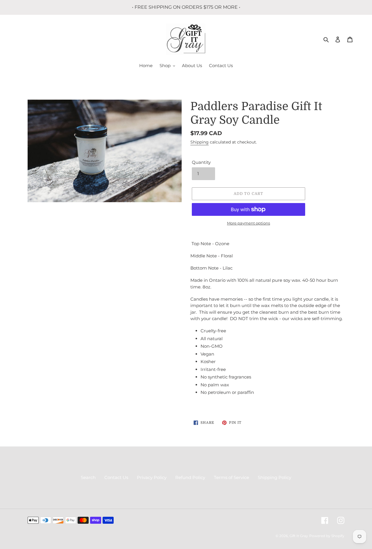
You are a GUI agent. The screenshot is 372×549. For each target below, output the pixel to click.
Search (88, 477)
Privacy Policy (152, 477)
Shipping (199, 142)
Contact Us (116, 477)
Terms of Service (231, 477)
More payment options (248, 223)
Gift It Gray (298, 536)
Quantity (201, 162)
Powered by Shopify (326, 536)
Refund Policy (190, 477)
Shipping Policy (274, 477)
